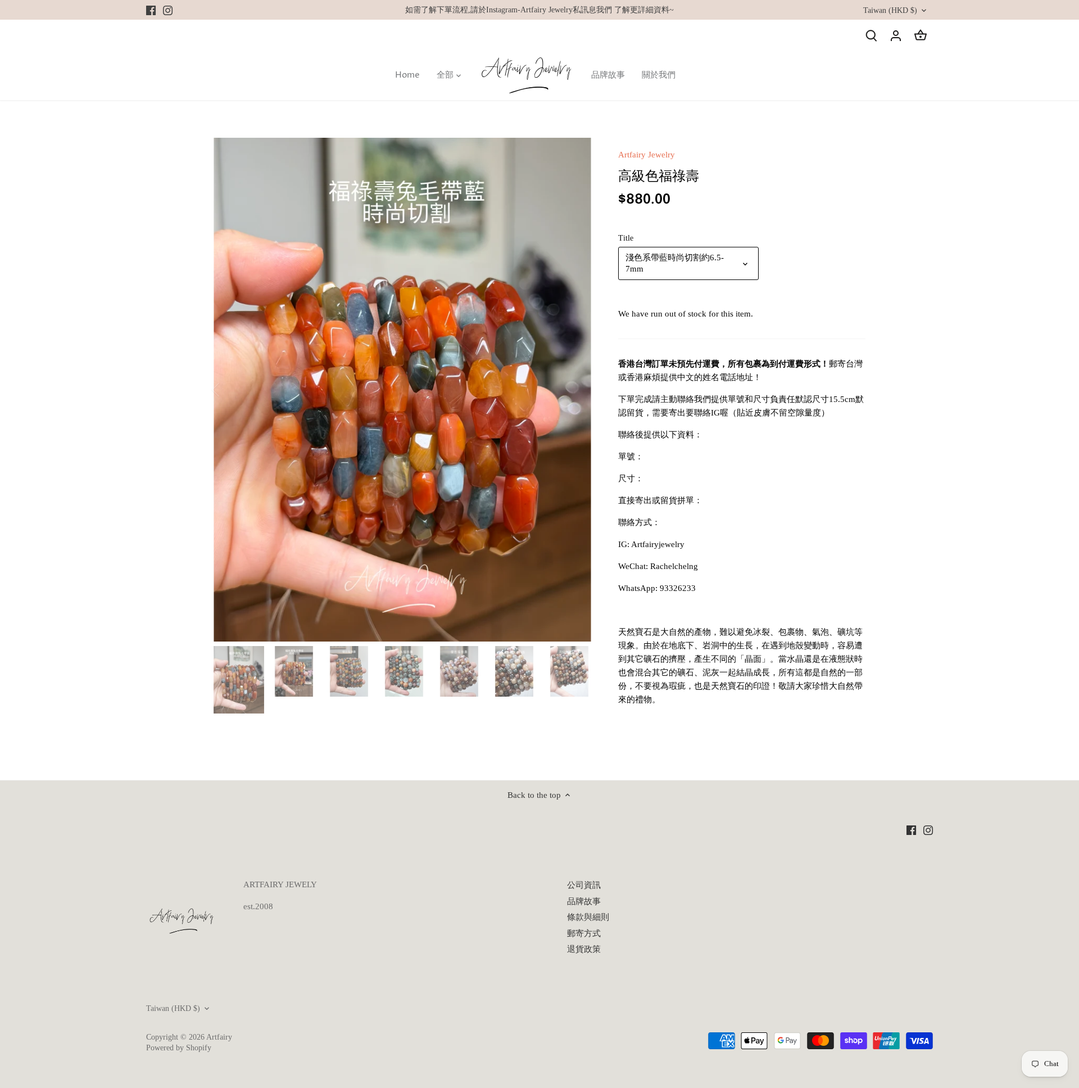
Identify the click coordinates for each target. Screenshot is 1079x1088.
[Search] (871, 35)
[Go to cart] (920, 35)
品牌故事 (584, 901)
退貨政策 (584, 949)
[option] (402, 390)
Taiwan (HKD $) (890, 10)
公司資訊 (584, 885)
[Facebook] (151, 10)
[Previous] (230, 389)
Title (625, 238)
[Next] (574, 389)
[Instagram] (168, 10)
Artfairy (219, 1037)
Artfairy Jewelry (646, 154)
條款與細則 (588, 917)
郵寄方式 (584, 933)
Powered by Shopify (178, 1048)
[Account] (895, 35)
